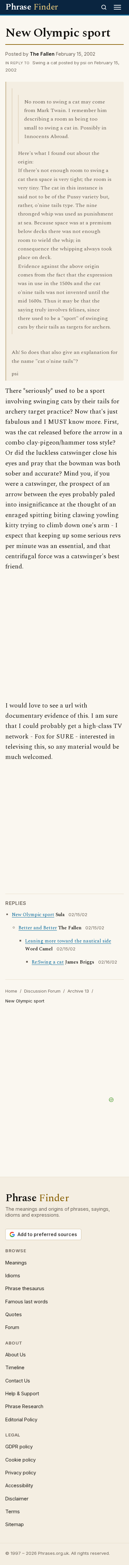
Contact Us (17, 1380)
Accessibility (19, 1485)
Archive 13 (78, 991)
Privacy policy (20, 1472)
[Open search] (104, 7)
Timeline (14, 1367)
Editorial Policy (21, 1419)
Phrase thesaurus (24, 1288)
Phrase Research (24, 1406)
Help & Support (22, 1393)
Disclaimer (16, 1498)
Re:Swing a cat (48, 962)
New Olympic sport (33, 914)
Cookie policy (20, 1460)
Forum (12, 1327)
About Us (15, 1354)
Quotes (13, 1314)
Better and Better (38, 928)
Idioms (12, 1275)
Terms (12, 1511)
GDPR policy (19, 1446)
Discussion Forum (42, 991)
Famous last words (26, 1301)
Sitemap (14, 1524)
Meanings (16, 1262)
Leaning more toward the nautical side (68, 941)
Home (11, 991)
